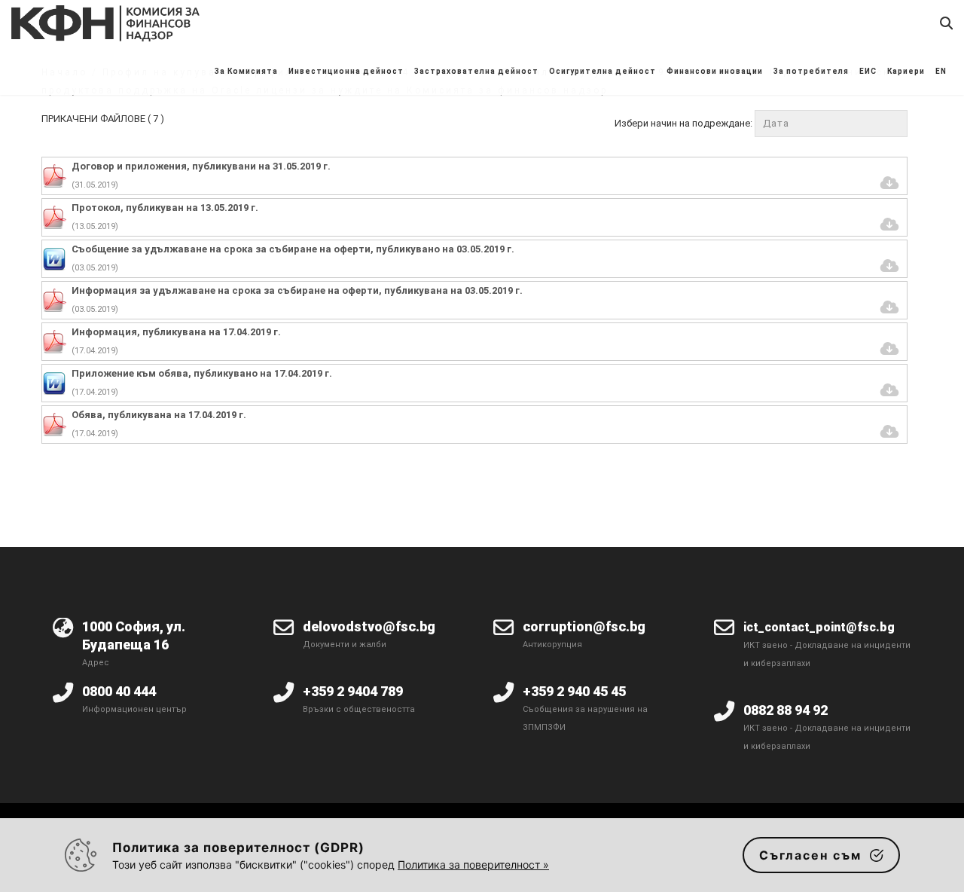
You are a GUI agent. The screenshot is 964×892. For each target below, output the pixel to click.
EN (941, 71)
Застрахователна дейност (476, 71)
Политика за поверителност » (473, 864)
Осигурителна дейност (602, 71)
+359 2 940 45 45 (574, 691)
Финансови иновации (715, 71)
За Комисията (246, 71)
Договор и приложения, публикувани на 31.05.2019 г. (201, 166)
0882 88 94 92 (785, 710)
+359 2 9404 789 (353, 691)
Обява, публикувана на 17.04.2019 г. (159, 414)
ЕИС (868, 71)
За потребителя (811, 71)
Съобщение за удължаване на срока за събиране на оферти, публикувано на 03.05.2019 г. (293, 249)
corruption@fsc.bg (584, 626)
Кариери (906, 71)
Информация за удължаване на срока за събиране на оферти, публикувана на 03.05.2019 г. (297, 290)
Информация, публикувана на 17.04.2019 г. (176, 332)
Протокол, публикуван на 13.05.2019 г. (165, 207)
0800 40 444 (119, 691)
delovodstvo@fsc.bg (369, 626)
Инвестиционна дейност (346, 71)
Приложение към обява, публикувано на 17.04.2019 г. (202, 373)
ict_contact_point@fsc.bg (819, 627)
